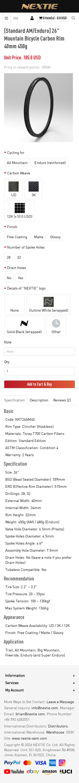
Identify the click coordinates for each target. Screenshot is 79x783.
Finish (12, 226)
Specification (14, 400)
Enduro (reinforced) (50, 162)
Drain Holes (16, 267)
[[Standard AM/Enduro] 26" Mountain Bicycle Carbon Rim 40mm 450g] (38, 107)
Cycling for (16, 152)
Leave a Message (60, 701)
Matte (38, 237)
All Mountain (17, 162)
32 (19, 257)
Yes (20, 278)
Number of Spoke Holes (26, 247)
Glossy (55, 237)
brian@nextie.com (30, 714)
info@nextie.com (44, 708)
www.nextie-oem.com (29, 738)
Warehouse (55, 732)
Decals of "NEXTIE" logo (26, 288)
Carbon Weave (18, 173)
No (9, 278)
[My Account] (32, 18)
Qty (6, 361)
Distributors (58, 726)
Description (39, 400)
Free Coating (17, 237)
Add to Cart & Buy (39, 384)
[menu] (6, 18)
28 (9, 257)
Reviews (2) (62, 400)
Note (8, 342)
